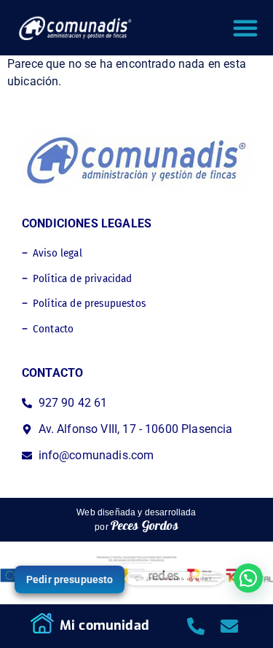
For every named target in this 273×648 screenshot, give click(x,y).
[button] (245, 28)
